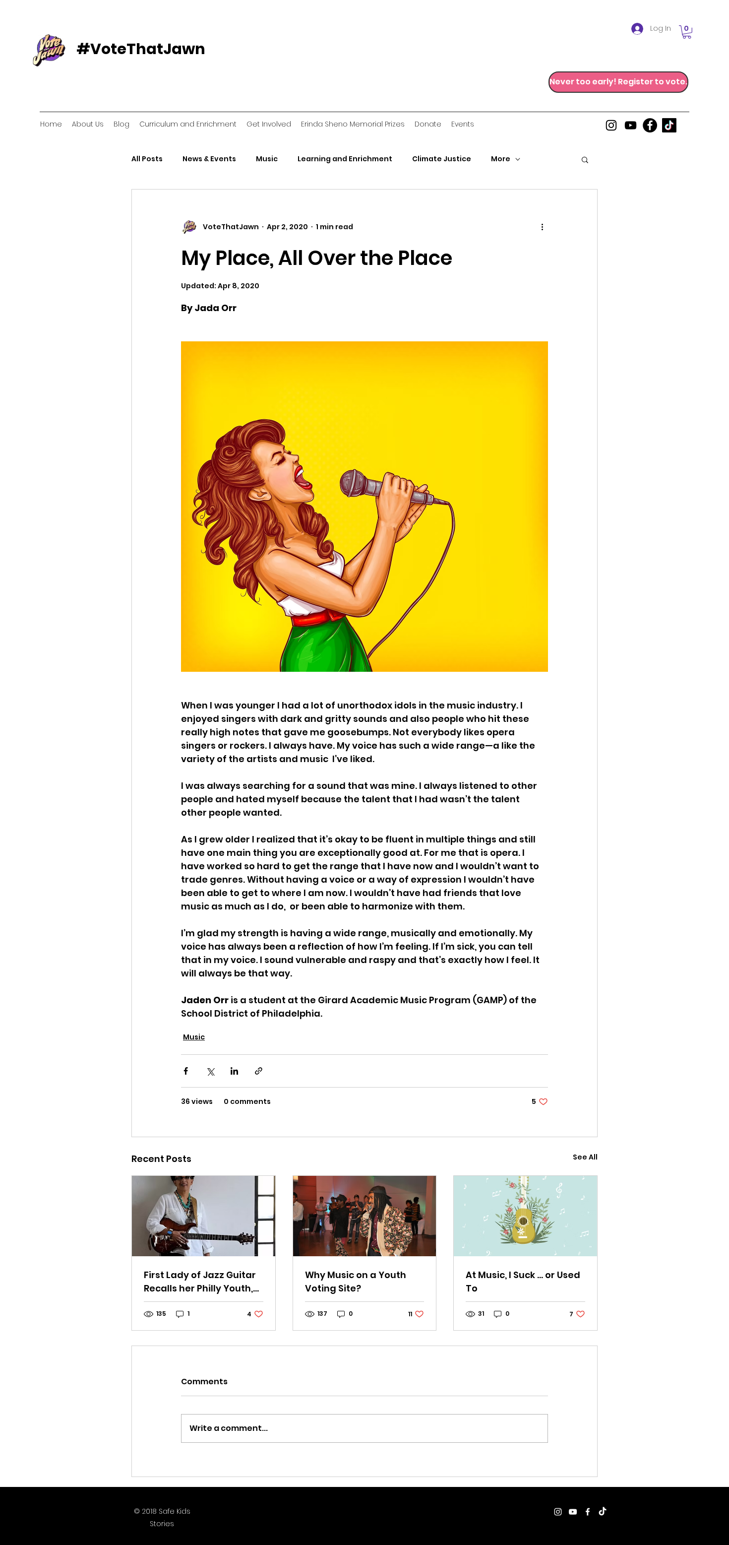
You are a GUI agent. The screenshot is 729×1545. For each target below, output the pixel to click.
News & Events (209, 159)
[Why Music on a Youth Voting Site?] (364, 1216)
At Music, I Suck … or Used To (523, 1281)
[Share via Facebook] (185, 1071)
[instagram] (611, 125)
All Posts (147, 159)
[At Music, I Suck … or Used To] (525, 1216)
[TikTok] (669, 125)
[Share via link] (258, 1071)
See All (585, 1157)
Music (267, 159)
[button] (687, 32)
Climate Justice (441, 159)
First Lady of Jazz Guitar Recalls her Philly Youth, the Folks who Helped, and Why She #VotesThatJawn (200, 1282)
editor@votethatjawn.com (382, 1512)
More (500, 159)
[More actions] (542, 227)
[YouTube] (630, 125)
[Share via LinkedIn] (234, 1071)
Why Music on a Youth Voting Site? (355, 1281)
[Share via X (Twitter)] (210, 1071)
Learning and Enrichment (345, 159)
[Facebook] (650, 125)
